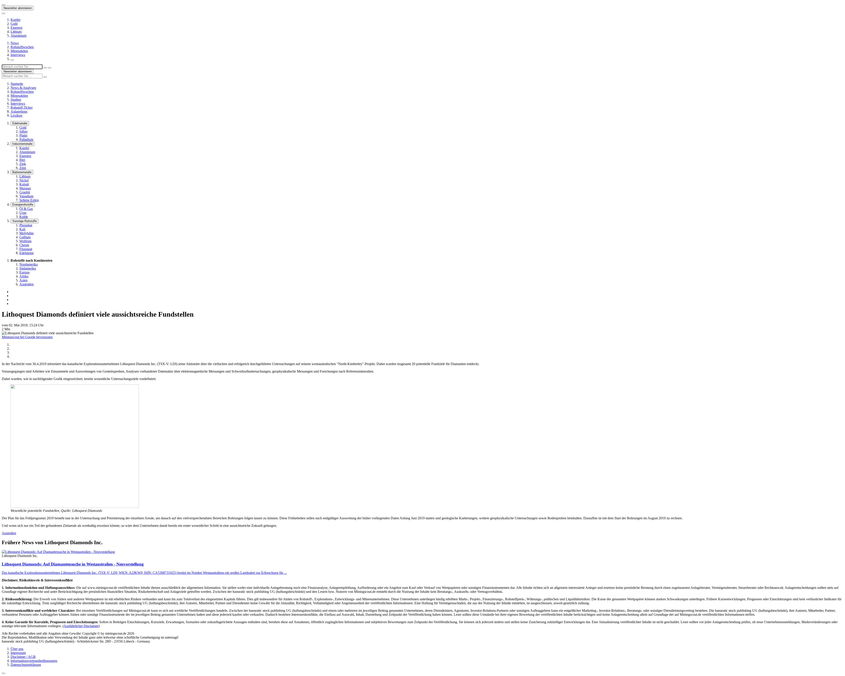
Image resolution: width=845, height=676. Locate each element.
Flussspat (25, 249)
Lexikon (16, 115)
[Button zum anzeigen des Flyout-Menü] (3, 5)
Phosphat (25, 225)
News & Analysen (23, 88)
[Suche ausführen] (49, 67)
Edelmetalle (19, 123)
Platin (23, 135)
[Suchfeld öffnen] (12, 60)
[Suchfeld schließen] (45, 67)
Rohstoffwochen (22, 47)
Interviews (18, 55)
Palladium (26, 139)
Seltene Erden (29, 200)
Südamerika (27, 268)
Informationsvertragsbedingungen (34, 661)
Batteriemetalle (21, 172)
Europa (24, 272)
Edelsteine (26, 253)
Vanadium (26, 196)
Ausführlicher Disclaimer (81, 626)
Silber (23, 131)
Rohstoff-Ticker (22, 107)
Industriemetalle (22, 143)
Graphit (24, 192)
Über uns (17, 649)
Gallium (25, 237)
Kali (22, 229)
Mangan (25, 188)
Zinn (22, 168)
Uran (22, 213)
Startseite (17, 84)
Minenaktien (19, 51)
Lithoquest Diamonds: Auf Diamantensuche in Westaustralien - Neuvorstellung (73, 564)
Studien (16, 99)
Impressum (18, 653)
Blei (22, 160)
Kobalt (24, 184)
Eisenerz (16, 27)
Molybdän (26, 233)
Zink (22, 164)
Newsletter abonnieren (18, 8)
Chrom (24, 245)
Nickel (24, 180)
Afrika (23, 276)
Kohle (23, 217)
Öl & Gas (26, 209)
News (15, 43)
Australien (26, 284)
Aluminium (18, 35)
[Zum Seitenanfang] (3, 673)
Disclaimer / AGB (23, 657)
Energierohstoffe (22, 204)
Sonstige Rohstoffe (24, 221)
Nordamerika (28, 264)
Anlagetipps (19, 111)
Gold (14, 24)
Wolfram (25, 241)
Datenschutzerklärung (26, 665)
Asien (23, 280)
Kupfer (15, 20)
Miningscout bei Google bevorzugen (27, 337)
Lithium (16, 31)
